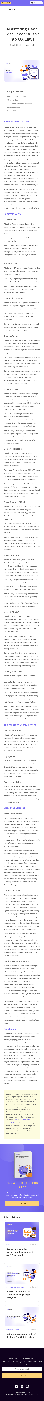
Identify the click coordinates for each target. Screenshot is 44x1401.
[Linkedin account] (22, 1386)
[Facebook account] (16, 1386)
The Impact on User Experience (19, 104)
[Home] (11, 9)
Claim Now (22, 1204)
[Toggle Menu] (38, 9)
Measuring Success (15, 107)
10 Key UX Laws (13, 100)
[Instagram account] (27, 1386)
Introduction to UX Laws (16, 96)
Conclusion (11, 111)
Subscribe (22, 1375)
